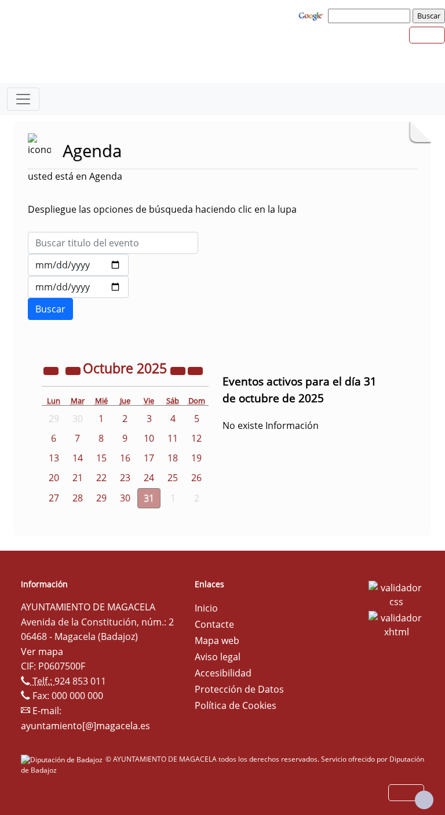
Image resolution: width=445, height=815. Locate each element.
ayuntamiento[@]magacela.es (85, 725)
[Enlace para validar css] (396, 593)
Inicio (206, 608)
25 (172, 477)
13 (54, 458)
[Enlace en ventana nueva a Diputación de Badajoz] (63, 759)
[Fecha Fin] (78, 287)
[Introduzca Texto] (113, 243)
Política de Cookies (235, 705)
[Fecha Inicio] (78, 265)
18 (172, 458)
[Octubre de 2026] (179, 369)
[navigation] (371, 15)
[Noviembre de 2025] (195, 369)
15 (101, 458)
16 (125, 458)
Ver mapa (42, 651)
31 (149, 498)
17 (149, 458)
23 (125, 477)
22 (101, 477)
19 (196, 458)
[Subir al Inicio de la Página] (424, 800)
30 (125, 498)
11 (172, 438)
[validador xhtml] (396, 623)
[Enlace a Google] (312, 15)
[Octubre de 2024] (52, 369)
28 (77, 498)
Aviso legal (217, 656)
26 (196, 477)
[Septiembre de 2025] (74, 369)
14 (77, 458)
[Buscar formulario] (50, 309)
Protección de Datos (239, 689)
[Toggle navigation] (23, 99)
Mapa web (217, 640)
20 (54, 477)
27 (54, 498)
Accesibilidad (223, 673)
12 (196, 438)
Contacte (214, 624)
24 (149, 477)
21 (77, 477)
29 (101, 498)
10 (149, 438)
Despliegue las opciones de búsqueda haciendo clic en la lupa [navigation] (162, 209)
